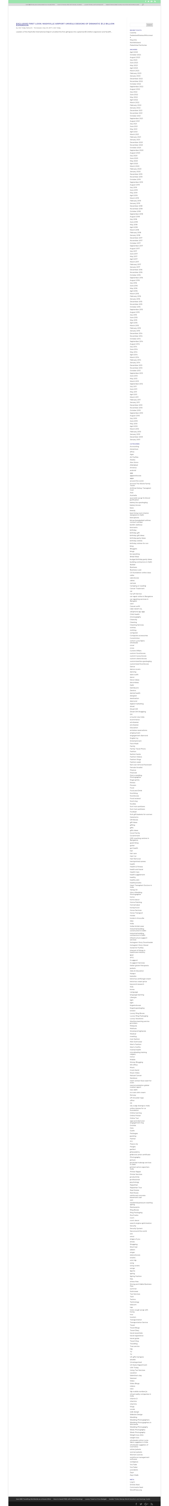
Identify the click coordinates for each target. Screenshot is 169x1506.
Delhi (132, 685)
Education (134, 728)
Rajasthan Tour (136, 1188)
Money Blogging (136, 1062)
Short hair (134, 1247)
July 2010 (133, 418)
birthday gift (135, 533)
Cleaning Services (137, 625)
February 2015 (135, 328)
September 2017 (136, 246)
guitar (132, 845)
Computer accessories (139, 636)
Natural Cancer (136, 1075)
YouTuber (134, 1467)
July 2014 (133, 347)
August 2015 (135, 312)
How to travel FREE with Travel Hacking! (69, 4)
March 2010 (134, 429)
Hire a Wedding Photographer (136, 893)
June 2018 (134, 222)
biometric (134, 527)
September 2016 (136, 278)
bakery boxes (135, 505)
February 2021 (135, 137)
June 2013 (134, 376)
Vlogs (132, 1407)
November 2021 (136, 113)
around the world (136, 481)
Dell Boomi (134, 688)
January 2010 (135, 434)
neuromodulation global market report (139, 1086)
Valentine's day (136, 1375)
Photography (135, 1157)
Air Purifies (134, 457)
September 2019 (136, 182)
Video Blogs (134, 1383)
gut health (134, 848)
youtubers (134, 1470)
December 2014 (136, 333)
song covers (135, 1266)
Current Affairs (135, 651)
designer (133, 696)
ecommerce (135, 720)
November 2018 (136, 209)
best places (134, 518)
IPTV (132, 958)
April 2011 (133, 394)
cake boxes (134, 578)
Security (133, 1226)
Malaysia (133, 1026)
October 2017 (135, 243)
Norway (133, 1095)
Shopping (134, 1244)
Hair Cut (133, 856)
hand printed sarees (138, 861)
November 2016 (136, 272)
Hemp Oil (133, 890)
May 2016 (133, 288)
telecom (133, 1305)
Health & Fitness (136, 867)
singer (132, 1252)
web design (134, 1412)
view (131, 1389)
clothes (133, 628)
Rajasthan (134, 1185)
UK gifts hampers (137, 1357)
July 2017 (133, 251)
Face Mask (134, 744)
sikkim (132, 1250)
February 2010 (135, 432)
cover (132, 645)
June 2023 (134, 63)
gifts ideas (134, 830)
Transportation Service (139, 1322)
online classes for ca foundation (138, 1109)
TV (131, 1352)
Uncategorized (136, 1362)
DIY (131, 714)
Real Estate (134, 1190)
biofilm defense (136, 525)
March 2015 (134, 325)
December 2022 (136, 79)
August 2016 (135, 280)
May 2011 (133, 392)
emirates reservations (138, 730)
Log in (132, 1482)
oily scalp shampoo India (140, 1106)
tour (131, 1314)
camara (133, 583)
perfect (133, 1149)
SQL (131, 1279)
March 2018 (134, 230)
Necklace (133, 1078)
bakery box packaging (139, 502)
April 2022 (134, 100)
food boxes (134, 796)
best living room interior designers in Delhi (139, 514)
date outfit (134, 675)
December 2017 (136, 238)
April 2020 (134, 163)
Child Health (135, 614)
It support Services (137, 963)
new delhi (133, 1090)
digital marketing (137, 704)
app (131, 473)
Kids (131, 987)
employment (135, 733)
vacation (133, 1373)
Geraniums (134, 817)
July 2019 (133, 187)
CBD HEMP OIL (136, 609)
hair (131, 851)
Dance (132, 667)
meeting (133, 1036)
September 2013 (136, 373)
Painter (133, 1139)
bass (132, 508)
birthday (133, 530)
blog (131, 546)
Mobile (132, 1060)
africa (132, 452)
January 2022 (135, 108)
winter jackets (135, 1449)
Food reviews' (135, 798)
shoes (132, 1242)
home (132, 897)
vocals (132, 1409)
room (132, 1218)
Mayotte (133, 40)
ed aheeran (134, 722)
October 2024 (135, 55)
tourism (133, 1317)
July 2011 (133, 386)
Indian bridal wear (137, 926)
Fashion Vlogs (135, 759)
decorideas (134, 682)
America (133, 468)
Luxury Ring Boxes (137, 1013)
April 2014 (134, 355)
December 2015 (136, 302)
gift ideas (133, 822)
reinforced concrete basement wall (137, 1196)
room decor (134, 1220)
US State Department (138, 1365)
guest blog (134, 843)
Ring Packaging (136, 1213)
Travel (132, 1325)
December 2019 (136, 174)
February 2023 (135, 73)
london (132, 1011)
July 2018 (133, 219)
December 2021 (136, 110)
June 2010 (134, 421)
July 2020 (133, 156)
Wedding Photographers (140, 1420)
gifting (132, 825)
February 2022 (135, 105)
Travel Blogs (135, 1328)
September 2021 (136, 118)
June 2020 (134, 158)
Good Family (135, 833)
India (132, 924)
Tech (132, 1297)
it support (134, 960)
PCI (131, 1141)
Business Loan (135, 570)
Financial (133, 773)
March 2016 (134, 294)
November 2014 (136, 336)
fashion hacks (135, 754)
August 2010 (135, 416)
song (132, 1263)
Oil (131, 1103)
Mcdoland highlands (138, 1031)
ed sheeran (134, 725)
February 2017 (135, 264)
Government (135, 836)
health (132, 864)
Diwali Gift (134, 709)
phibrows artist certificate (140, 1155)
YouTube (133, 1465)
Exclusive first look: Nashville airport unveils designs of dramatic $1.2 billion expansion (65, 24)
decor (132, 677)
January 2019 (135, 203)
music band (134, 1070)
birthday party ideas (138, 538)
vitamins (133, 1401)
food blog (134, 793)
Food (132, 788)
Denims (133, 690)
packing (133, 1136)
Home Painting (136, 902)
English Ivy (134, 738)
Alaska (132, 460)
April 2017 (134, 259)
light (131, 1000)
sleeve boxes (135, 1255)
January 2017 (135, 267)
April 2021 (134, 132)
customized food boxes (139, 664)
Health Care (134, 872)
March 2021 (134, 134)
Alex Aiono (134, 462)
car (131, 591)
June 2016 (134, 286)
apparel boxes (135, 476)
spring (132, 1273)
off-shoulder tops (137, 1098)
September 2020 (136, 150)
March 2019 (134, 198)
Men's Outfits (135, 1047)
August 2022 (135, 89)
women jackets (136, 1452)
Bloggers (133, 549)
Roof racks (134, 1215)
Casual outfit (135, 606)
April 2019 (134, 195)
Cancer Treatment (137, 588)
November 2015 (136, 304)
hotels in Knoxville (137, 918)
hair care (133, 853)
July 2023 (133, 60)
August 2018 (135, 217)
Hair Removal (135, 859)
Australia (133, 495)
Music (132, 1067)
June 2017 (134, 254)
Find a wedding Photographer (136, 776)
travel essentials (136, 1333)
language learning (137, 995)
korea (132, 989)
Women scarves (136, 1455)
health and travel (136, 869)
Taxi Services (135, 1294)
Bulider (132, 565)
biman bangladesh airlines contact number (140, 521)
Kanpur (133, 973)
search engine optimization (141, 1223)
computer (134, 633)
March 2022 (134, 102)
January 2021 (135, 140)
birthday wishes (136, 541)
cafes (132, 575)
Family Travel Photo (138, 749)
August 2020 (135, 153)
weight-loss (134, 1438)
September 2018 (136, 214)
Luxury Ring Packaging (139, 1016)
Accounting (134, 446)
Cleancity (133, 620)
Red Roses (134, 1193)
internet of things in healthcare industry (137, 951)
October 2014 (135, 339)
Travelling (134, 1344)
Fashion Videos (136, 757)
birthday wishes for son (139, 543)
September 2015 (136, 309)
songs (132, 1268)
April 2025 (134, 52)
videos (132, 1386)
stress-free (134, 1281)
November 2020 (136, 145)
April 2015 (133, 323)
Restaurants (135, 1207)
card (131, 604)
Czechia (133, 33)
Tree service (134, 1346)
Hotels (132, 916)
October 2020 (135, 148)
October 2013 (135, 371)
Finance (133, 770)
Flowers (133, 785)
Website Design (136, 1414)
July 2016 (133, 283)
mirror (132, 1057)
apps (132, 478)
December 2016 (136, 270)
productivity (134, 1177)
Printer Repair (135, 1172)
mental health (135, 1050)
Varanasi (133, 1378)
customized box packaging (141, 661)
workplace (134, 1462)
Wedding (133, 1417)
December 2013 (136, 365)
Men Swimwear (136, 1042)
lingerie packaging (137, 1008)
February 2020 (135, 169)
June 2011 (133, 389)
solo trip (133, 1260)
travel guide (134, 1338)
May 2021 (133, 129)
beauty (132, 510)
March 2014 (134, 357)
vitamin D (134, 1399)
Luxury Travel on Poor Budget (93, 4)
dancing (133, 672)
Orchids (133, 1125)
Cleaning (133, 622)
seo (131, 1234)
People (133, 1147)
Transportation (136, 1320)
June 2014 (134, 349)
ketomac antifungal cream (140, 979)
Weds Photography (137, 1430)
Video (132, 1381)
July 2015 (133, 315)
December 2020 (136, 142)
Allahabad (134, 465)
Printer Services (136, 1174)
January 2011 (135, 402)
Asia (131, 493)
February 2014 (135, 360)
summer (133, 1289)
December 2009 (136, 437)
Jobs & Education (137, 971)
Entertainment (136, 741)
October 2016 (135, 275)
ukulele (133, 1360)
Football (133, 812)
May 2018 (133, 225)
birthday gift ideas (137, 535)
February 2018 (135, 232)
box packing (135, 554)
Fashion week (135, 762)
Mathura (133, 1028)
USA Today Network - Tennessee (30, 28)
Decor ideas (134, 680)
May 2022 (134, 97)
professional (135, 1180)
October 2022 (135, 84)
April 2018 (134, 227)
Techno (133, 1299)
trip (131, 1349)
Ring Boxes (134, 1210)
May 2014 (133, 352)
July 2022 (133, 92)
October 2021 (135, 116)
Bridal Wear (134, 557)
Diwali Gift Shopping (138, 712)
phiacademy (135, 1152)
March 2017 (134, 262)
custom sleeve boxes (138, 659)
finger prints (134, 780)
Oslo (132, 1128)
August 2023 (135, 57)
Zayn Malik (134, 1475)
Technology (134, 1302)
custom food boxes (138, 653)
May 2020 (134, 161)
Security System (136, 1228)
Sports (132, 1271)
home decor (135, 900)
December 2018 (136, 206)
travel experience (136, 1336)
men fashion (135, 1039)
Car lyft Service (136, 594)
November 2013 (136, 368)
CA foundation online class (140, 573)
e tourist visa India (137, 717)
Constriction (135, 638)
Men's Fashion (135, 1044)
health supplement (137, 875)
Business (133, 567)
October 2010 (135, 410)
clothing (133, 630)
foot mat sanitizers (137, 806)
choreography (135, 617)
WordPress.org (136, 1490)
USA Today (57, 28)
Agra (132, 454)
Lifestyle (133, 997)
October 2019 (135, 179)
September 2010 (136, 413)
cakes (132, 580)
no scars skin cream (138, 1092)
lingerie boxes (135, 1005)
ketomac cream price (138, 981)
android (133, 470)
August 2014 (135, 344)
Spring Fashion (136, 1276)
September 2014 (136, 341)
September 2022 (136, 87)
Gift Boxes (134, 820)
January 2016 (135, 299)
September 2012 (136, 384)
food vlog (134, 801)
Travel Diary (134, 1330)
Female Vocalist (136, 767)
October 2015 (135, 307)
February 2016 (135, 296)
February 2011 (135, 400)
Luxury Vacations (136, 1019)
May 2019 (133, 193)
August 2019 (135, 185)
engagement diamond (139, 736)
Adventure (134, 449)
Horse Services (136, 910)
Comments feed (136, 1487)
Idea (131, 921)
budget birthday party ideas (141, 559)
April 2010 (134, 426)
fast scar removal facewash (141, 765)
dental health (135, 693)
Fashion (133, 751)
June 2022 (134, 95)
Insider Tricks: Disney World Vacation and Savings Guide (122, 4)
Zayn (132, 1472)
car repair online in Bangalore (141, 596)
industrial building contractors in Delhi (137, 934)
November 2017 (136, 240)
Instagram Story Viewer (139, 945)
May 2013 (133, 379)
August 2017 (135, 248)
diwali (132, 706)
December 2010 (136, 405)
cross (132, 648)
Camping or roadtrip (138, 586)
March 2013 (134, 381)
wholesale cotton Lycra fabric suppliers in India (139, 1441)
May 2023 (134, 65)
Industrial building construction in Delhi (138, 930)
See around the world (138, 1231)
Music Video (135, 1073)
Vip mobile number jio (138, 1391)
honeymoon (135, 908)
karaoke (133, 976)
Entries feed (134, 1485)
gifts (131, 828)
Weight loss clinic (137, 1435)
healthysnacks (135, 883)
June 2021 (134, 126)
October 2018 (135, 211)
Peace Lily (134, 1144)
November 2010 (136, 408)
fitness (132, 783)
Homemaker (135, 905)
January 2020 (135, 171)
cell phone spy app (137, 612)
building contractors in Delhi (141, 562)
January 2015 (135, 331)
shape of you (135, 1239)
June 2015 (134, 317)
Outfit (132, 1131)
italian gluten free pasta (139, 965)
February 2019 (135, 201)
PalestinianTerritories (138, 45)
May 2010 (133, 424)
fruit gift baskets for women (141, 814)
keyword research (137, 984)
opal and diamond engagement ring (137, 1122)
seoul (132, 1236)
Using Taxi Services (137, 1370)
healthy (133, 877)
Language (134, 992)
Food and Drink (136, 791)
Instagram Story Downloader (141, 942)
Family (132, 746)
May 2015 (133, 320)
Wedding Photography (139, 1427)
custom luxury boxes (138, 656)
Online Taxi (134, 1118)
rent (131, 1200)
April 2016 (134, 291)
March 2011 (134, 397)
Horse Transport (136, 913)
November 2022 (136, 81)
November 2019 (136, 177)
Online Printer (135, 1116)
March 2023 (134, 71)
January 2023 (135, 76)
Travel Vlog (134, 1341)
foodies (133, 804)
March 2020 (134, 166)
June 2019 (134, 190)
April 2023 (134, 68)
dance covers (135, 669)
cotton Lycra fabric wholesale (137, 642)
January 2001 (135, 440)
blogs (132, 551)
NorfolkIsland (135, 43)
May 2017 (133, 256)
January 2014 (135, 363)
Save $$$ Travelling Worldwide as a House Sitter (40, 4)
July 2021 (133, 124)
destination (134, 698)
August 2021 (135, 121)
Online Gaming (136, 1113)
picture (132, 1160)
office (132, 1100)
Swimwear (134, 1291)
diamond (133, 701)
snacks (132, 1258)
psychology (134, 1182)
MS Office (134, 1065)
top (131, 1307)
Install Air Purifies (137, 948)
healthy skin (134, 880)
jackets (133, 968)
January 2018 (135, 235)
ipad (131, 955)
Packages (134, 1133)
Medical (133, 1034)
